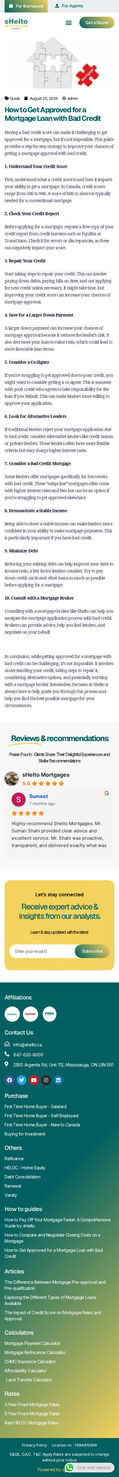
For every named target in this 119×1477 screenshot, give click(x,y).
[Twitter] (22, 1080)
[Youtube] (34, 1080)
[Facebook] (9, 1080)
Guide (15, 98)
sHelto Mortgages (46, 775)
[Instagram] (46, 1080)
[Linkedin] (58, 1080)
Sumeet (38, 796)
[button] (69, 22)
